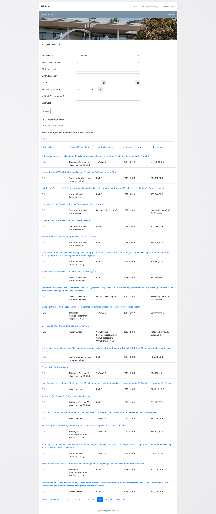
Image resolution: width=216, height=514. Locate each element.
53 (101, 499)
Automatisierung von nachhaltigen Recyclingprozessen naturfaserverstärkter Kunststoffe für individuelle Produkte (95, 156)
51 (89, 499)
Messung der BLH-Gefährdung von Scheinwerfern (65, 326)
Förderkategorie (49, 69)
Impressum (111, 511)
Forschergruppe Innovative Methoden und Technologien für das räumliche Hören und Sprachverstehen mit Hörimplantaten (99, 412)
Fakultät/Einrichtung (51, 62)
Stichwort (46, 103)
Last (125, 499)
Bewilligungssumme (51, 89)
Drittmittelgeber (49, 76)
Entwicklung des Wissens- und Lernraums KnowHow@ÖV (69, 271)
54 (105, 499)
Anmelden (169, 14)
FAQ (118, 511)
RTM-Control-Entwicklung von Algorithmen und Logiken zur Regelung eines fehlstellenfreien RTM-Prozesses (93, 463)
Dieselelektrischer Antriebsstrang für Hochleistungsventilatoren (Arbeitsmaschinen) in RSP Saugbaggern (91, 307)
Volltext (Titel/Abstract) (53, 96)
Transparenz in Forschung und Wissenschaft (154, 6)
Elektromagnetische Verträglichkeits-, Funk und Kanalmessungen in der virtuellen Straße (83, 425)
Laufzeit (45, 82)
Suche (46, 111)
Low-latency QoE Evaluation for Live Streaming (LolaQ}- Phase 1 (72, 204)
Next (118, 499)
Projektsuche (48, 14)
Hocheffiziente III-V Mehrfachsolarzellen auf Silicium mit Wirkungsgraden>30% (79, 172)
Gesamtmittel (158, 147)
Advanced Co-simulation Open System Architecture (66, 396)
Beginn (128, 147)
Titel (45, 139)
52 (94, 499)
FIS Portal (46, 6)
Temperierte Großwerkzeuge (55, 367)
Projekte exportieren (53, 125)
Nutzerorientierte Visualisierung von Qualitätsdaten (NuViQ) (70, 236)
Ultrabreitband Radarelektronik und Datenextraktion (66, 220)
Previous (54, 499)
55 (111, 499)
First (45, 499)
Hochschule (47, 55)
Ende (137, 147)
